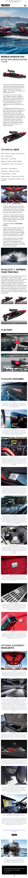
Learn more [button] (7, 871)
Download (14, 834)
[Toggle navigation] (25, 5)
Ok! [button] (14, 875)
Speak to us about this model (14, 860)
